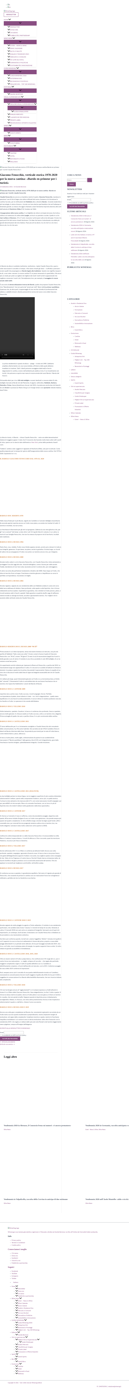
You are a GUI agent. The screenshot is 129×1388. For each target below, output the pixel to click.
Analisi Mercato (16, 114)
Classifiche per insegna (19, 117)
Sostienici (15, 1258)
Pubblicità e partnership (20, 35)
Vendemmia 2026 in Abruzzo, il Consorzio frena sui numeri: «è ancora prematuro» (37, 1125)
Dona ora (14, 30)
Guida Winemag (76, 353)
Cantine (13, 153)
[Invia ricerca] (89, 180)
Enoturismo (9, 146)
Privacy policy (16, 1240)
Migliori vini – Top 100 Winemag (22, 84)
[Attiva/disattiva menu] (20, 23)
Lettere (73, 370)
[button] (11, 14)
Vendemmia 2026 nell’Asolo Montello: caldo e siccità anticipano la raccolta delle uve (82, 257)
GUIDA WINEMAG (10, 68)
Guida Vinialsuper (21, 111)
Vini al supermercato (12, 97)
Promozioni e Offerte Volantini (23, 123)
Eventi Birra (15, 143)
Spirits (6, 126)
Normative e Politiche (19, 62)
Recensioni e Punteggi (19, 81)
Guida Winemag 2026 (18, 75)
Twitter (14, 1278)
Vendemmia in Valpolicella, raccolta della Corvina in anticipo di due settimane (36, 1199)
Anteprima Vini (16, 78)
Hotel (12, 156)
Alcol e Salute (16, 51)
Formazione (78, 310)
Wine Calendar (16, 48)
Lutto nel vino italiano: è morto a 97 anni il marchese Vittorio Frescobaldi (82, 238)
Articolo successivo (7, 1044)
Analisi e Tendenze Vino (19, 54)
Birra (6, 136)
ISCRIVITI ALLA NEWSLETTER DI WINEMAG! (15, 1028)
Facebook (15, 1271)
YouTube (14, 1273)
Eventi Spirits (15, 133)
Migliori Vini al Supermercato (22, 104)
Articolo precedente (7, 1042)
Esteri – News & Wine (18, 45)
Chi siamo (15, 1253)
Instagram (15, 1276)
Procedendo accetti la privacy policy (14, 1035)
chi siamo (14, 32)
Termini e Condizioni (18, 1242)
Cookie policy (16, 1245)
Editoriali (8, 87)
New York (34, 442)
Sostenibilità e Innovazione (21, 65)
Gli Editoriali (75, 350)
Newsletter (15, 27)
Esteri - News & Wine (91, 1129)
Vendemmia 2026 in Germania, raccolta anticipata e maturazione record (82, 228)
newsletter (74, 373)
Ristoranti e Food (17, 159)
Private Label (15, 120)
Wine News (8, 38)
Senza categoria (76, 376)
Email (2, 1032)
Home (6, 19)
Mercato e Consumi (18, 57)
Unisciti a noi (16, 1260)
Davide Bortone (16, 94)
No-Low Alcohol (17, 60)
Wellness (14, 162)
